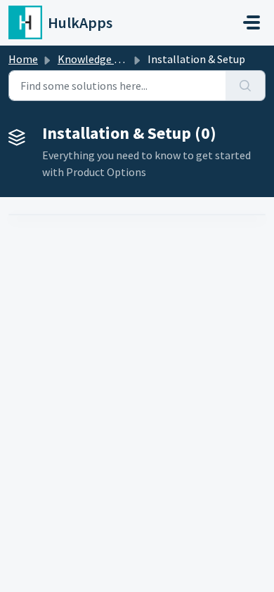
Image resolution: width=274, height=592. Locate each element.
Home (23, 59)
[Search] (246, 85)
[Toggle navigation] (251, 22)
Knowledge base (97, 59)
